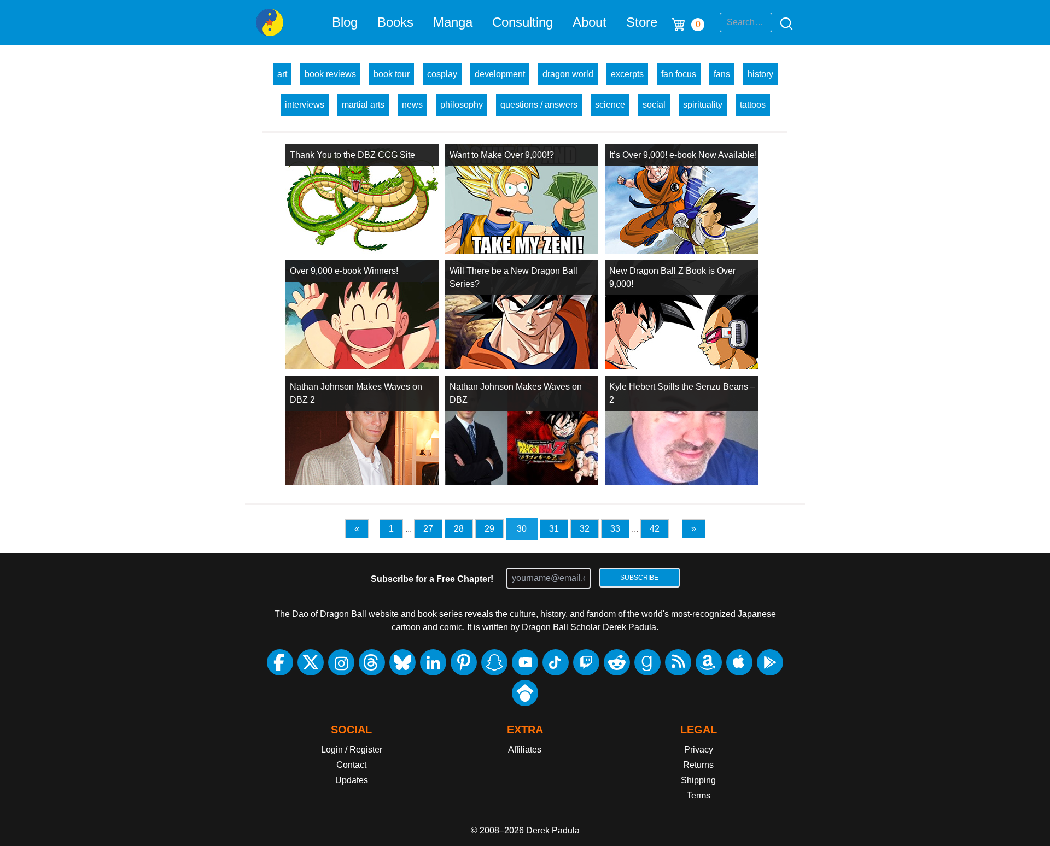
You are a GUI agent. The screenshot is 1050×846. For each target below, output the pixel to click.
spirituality (702, 104)
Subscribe (639, 577)
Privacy (698, 749)
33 (615, 528)
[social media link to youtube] (525, 662)
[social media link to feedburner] (678, 662)
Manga (452, 22)
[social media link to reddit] (617, 662)
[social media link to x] (311, 662)
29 (489, 528)
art (282, 74)
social (654, 104)
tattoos (753, 104)
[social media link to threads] (372, 662)
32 (585, 528)
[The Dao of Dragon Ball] (269, 22)
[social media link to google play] (770, 662)
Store (641, 22)
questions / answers (539, 104)
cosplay (442, 74)
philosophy (461, 104)
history (760, 74)
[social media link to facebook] (280, 662)
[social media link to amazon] (709, 662)
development (500, 74)
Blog (345, 22)
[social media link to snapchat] (494, 662)
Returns (698, 764)
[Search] (783, 22)
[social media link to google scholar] (525, 693)
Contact (351, 764)
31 (554, 528)
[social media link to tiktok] (555, 662)
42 (655, 528)
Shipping (698, 780)
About (589, 22)
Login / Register (351, 749)
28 (459, 528)
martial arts (363, 104)
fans (722, 74)
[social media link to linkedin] (433, 662)
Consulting (522, 22)
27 (428, 528)
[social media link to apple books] (739, 662)
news (412, 104)
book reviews (330, 74)
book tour (392, 74)
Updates (351, 780)
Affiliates (524, 749)
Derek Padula (553, 830)
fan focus (678, 74)
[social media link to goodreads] (647, 662)
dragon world (567, 74)
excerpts (627, 74)
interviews (304, 104)
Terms (698, 795)
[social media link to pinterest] (464, 662)
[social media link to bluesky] (402, 662)
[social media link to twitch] (586, 662)
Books (395, 22)
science (610, 104)
